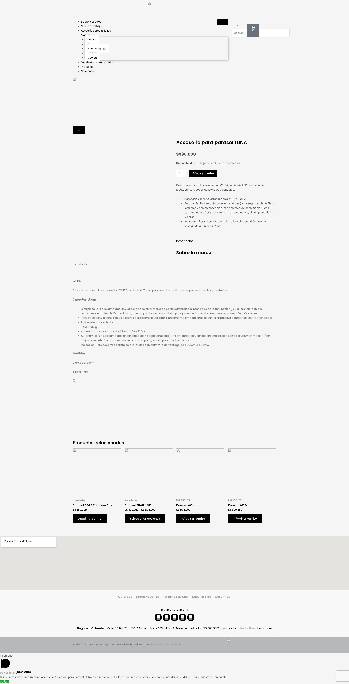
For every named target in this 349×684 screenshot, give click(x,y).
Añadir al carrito (203, 173)
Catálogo (125, 597)
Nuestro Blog (201, 597)
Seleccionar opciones (145, 519)
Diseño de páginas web (165, 644)
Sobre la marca (194, 252)
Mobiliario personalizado (97, 62)
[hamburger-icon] (222, 22)
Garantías (223, 597)
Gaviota (92, 57)
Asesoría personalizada (96, 30)
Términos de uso (175, 597)
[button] (237, 26)
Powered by (8, 672)
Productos (87, 66)
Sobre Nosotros (91, 21)
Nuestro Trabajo (91, 26)
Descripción (185, 241)
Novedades (88, 71)
